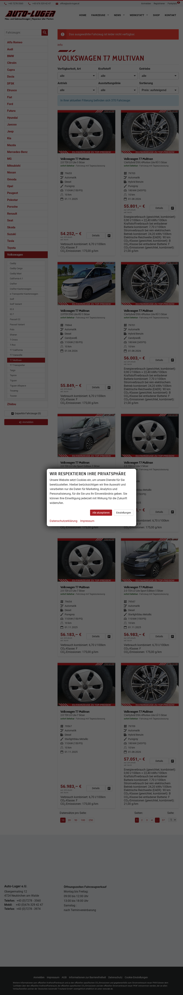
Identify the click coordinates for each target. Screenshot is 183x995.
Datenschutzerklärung (63, 521)
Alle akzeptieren (101, 512)
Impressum (87, 521)
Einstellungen (123, 512)
